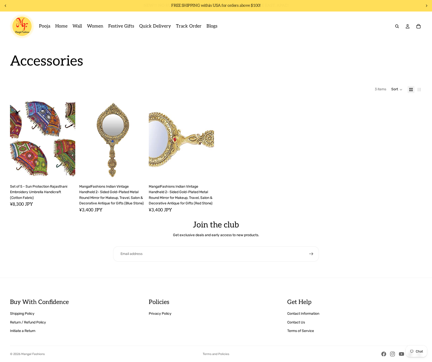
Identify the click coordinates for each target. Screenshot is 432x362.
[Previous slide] (5, 5)
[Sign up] (311, 254)
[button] (396, 89)
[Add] (67, 173)
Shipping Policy (22, 313)
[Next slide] (426, 5)
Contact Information (303, 313)
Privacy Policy (160, 313)
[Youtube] (401, 354)
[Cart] (418, 26)
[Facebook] (384, 354)
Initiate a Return (22, 331)
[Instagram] (393, 354)
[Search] (397, 26)
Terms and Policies (216, 354)
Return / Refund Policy (28, 322)
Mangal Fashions (33, 354)
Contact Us (296, 322)
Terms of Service (300, 331)
